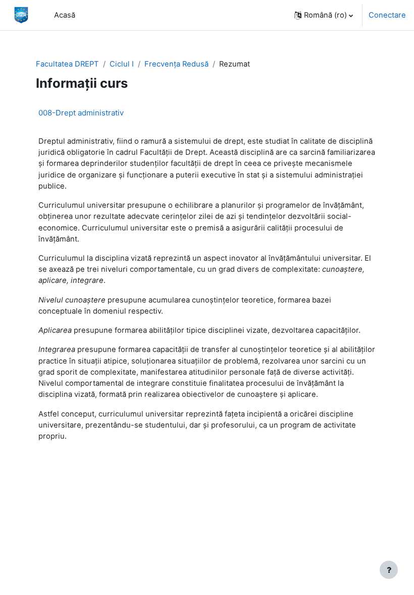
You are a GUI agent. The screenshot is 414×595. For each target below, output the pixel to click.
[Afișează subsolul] (389, 570)
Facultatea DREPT (67, 64)
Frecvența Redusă (176, 64)
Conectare (387, 15)
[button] (323, 15)
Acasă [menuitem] (64, 15)
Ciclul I (122, 64)
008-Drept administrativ (81, 112)
